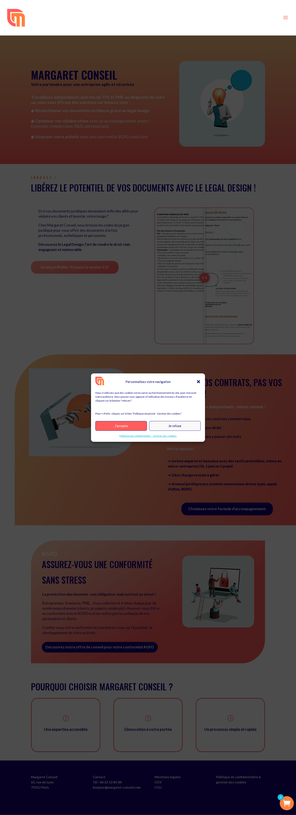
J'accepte (121, 426)
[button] (198, 381)
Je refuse (174, 426)
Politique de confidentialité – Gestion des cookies (148, 435)
